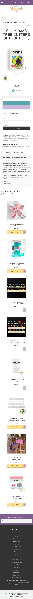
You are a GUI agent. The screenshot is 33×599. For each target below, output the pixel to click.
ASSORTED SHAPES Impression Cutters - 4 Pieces (16, 419)
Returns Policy (16, 565)
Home (2, 21)
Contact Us (16, 557)
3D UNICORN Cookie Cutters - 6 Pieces (16, 225)
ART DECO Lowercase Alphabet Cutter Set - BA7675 (16, 303)
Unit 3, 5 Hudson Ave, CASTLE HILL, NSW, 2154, (17, 583)
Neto (22, 596)
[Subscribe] (30, 521)
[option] (16, 58)
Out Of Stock (15, 310)
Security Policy (16, 572)
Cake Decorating (10, 21)
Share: (24, 25)
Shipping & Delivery (16, 562)
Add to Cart (17, 103)
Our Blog (16, 554)
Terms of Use (16, 567)
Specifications (19, 152)
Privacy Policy (16, 570)
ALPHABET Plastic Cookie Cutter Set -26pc (16, 264)
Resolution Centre (16, 546)
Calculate (17, 128)
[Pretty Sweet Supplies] (16, 9)
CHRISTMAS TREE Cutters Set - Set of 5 (14, 22)
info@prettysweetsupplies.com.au (17, 580)
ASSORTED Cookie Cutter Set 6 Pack (16, 380)
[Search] (30, 17)
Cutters (19, 21)
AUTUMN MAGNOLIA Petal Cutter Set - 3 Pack (16, 497)
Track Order (16, 544)
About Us (16, 552)
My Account (20, 2)
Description (7, 152)
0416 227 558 (17, 578)
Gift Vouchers (16, 539)
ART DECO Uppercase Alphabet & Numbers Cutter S (16, 342)
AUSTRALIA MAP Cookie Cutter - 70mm (16, 458)
